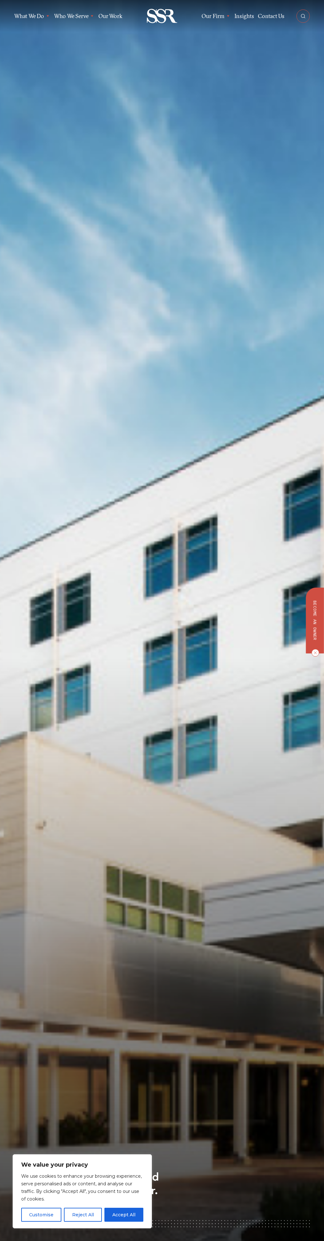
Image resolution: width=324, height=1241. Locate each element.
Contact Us (271, 16)
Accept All (123, 1215)
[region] (82, 1191)
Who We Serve (71, 16)
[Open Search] (303, 16)
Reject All (83, 1215)
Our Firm (213, 16)
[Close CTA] (314, 653)
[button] (162, 16)
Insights (244, 16)
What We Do (29, 16)
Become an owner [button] (315, 620)
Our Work (110, 16)
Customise (41, 1215)
